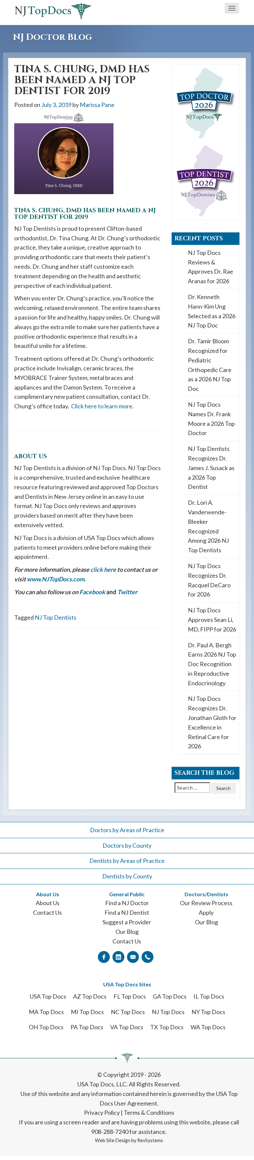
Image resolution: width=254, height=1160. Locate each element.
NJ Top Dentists (55, 617)
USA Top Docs (48, 996)
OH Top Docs (46, 1027)
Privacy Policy (102, 1112)
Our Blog (127, 931)
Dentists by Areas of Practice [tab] (127, 860)
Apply (206, 912)
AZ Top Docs (89, 996)
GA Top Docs (170, 996)
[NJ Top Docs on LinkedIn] (118, 956)
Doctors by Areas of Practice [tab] (127, 830)
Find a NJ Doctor (127, 902)
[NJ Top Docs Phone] (147, 956)
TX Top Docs (167, 1027)
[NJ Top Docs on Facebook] (104, 956)
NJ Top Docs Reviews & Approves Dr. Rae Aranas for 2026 (210, 267)
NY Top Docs (208, 1011)
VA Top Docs (126, 1027)
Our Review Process (206, 902)
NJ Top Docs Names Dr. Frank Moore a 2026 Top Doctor (211, 418)
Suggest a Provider (127, 922)
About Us (48, 902)
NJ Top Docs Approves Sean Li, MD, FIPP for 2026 (212, 619)
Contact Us (47, 912)
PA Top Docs (86, 1027)
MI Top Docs (87, 1011)
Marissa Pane (97, 104)
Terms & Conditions (149, 1112)
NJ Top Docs (168, 1011)
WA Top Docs (208, 1027)
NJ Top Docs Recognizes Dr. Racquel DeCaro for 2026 (209, 580)
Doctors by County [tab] (127, 845)
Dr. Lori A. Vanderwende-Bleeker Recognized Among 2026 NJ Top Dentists (208, 526)
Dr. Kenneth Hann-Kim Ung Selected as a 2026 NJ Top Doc (211, 311)
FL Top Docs (129, 996)
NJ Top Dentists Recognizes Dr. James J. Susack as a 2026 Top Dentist (211, 467)
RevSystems (150, 1140)
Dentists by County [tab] (127, 876)
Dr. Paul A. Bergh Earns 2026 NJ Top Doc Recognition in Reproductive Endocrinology (212, 664)
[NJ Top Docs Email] (133, 956)
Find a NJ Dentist (127, 912)
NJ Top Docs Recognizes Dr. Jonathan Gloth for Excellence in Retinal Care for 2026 (212, 722)
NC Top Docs (128, 1011)
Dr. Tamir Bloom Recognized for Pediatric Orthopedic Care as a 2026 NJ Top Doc (210, 364)
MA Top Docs (46, 1011)
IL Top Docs (208, 996)
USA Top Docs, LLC (101, 1084)
